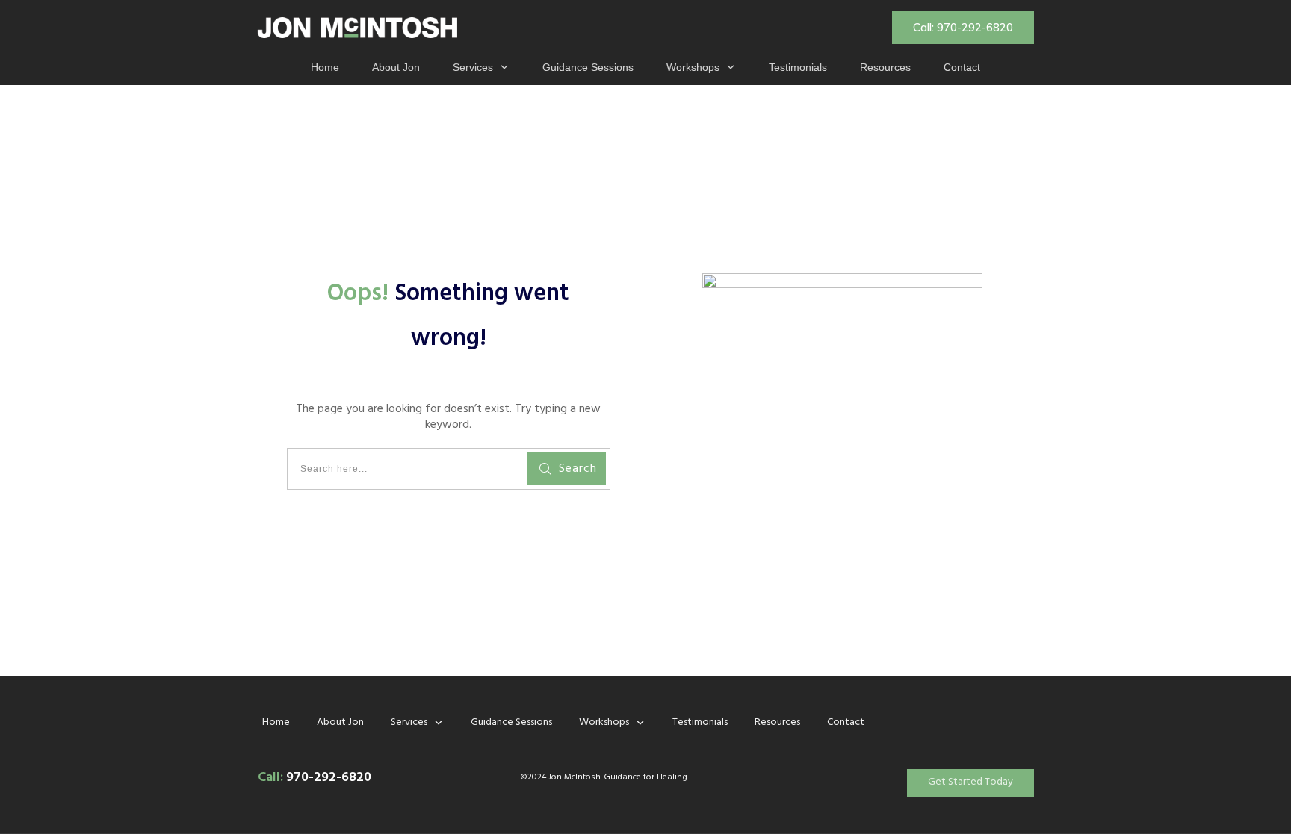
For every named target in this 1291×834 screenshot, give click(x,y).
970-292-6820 (328, 777)
